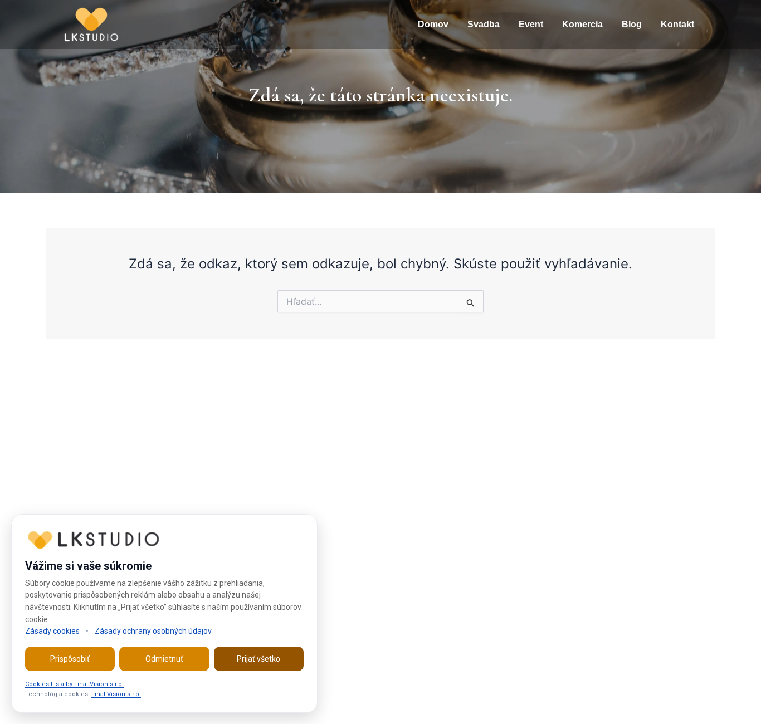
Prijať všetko (258, 658)
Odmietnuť (164, 658)
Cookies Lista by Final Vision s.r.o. (74, 684)
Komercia (582, 24)
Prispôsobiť (70, 658)
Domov (433, 24)
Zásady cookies (52, 631)
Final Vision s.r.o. (116, 694)
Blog (632, 24)
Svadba (483, 24)
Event (531, 24)
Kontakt (677, 24)
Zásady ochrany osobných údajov (153, 631)
